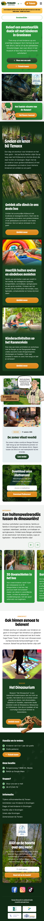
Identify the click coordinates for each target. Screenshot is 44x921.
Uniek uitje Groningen (11, 813)
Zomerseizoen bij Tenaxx (12, 817)
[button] (31, 3)
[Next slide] (37, 544)
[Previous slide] (30, 544)
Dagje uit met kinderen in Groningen (16, 806)
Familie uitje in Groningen (12, 810)
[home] (8, 3)
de (21, 3)
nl (18, 3)
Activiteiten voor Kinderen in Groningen (18, 803)
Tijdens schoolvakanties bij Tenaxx (16, 799)
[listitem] (19, 577)
